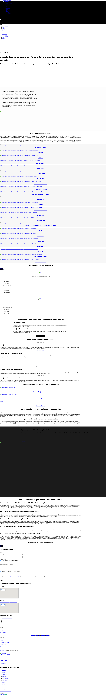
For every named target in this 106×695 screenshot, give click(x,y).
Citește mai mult (40, 335)
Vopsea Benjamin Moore (40, 392)
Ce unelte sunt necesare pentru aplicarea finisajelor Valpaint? (21, 534)
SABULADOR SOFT (40, 220)
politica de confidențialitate (14, 576)
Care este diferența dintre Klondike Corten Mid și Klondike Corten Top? (24, 503)
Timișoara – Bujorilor (6, 688)
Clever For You (3, 650)
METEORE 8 (40, 199)
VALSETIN (40, 251)
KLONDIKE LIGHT (40, 163)
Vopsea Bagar (40, 406)
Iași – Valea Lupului (6, 680)
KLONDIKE (40, 153)
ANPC (1, 646)
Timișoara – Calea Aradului (5, 691)
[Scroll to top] (0, 664)
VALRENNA (40, 241)
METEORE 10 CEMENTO (40, 184)
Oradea (3, 682)
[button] (40, 503)
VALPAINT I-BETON (40, 262)
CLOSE (1, 693)
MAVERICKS (40, 168)
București (4, 670)
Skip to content (3, 0)
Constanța (4, 676)
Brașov (3, 672)
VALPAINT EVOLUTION (40, 257)
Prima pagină (2, 49)
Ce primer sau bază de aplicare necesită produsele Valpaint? (21, 511)
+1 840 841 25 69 (3, 660)
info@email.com (3, 663)
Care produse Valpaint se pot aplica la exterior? (17, 519)
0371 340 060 (3, 632)
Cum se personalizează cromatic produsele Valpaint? (19, 526)
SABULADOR (40, 215)
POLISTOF (40, 205)
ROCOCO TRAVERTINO (40, 210)
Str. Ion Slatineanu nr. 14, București (8, 602)
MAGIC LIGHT (40, 179)
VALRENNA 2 (40, 246)
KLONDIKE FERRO (40, 173)
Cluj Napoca (4, 674)
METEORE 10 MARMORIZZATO (40, 194)
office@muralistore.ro (4, 629)
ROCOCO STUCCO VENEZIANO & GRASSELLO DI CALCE (40, 225)
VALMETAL (40, 236)
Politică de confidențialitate (5, 642)
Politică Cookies (3, 644)
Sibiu (3, 686)
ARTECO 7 (40, 158)
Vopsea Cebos (40, 399)
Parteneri (1, 640)
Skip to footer (8, 0)
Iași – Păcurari (5, 678)
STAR (40, 231)
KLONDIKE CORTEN (40, 147)
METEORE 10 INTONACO (40, 189)
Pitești (3, 684)
